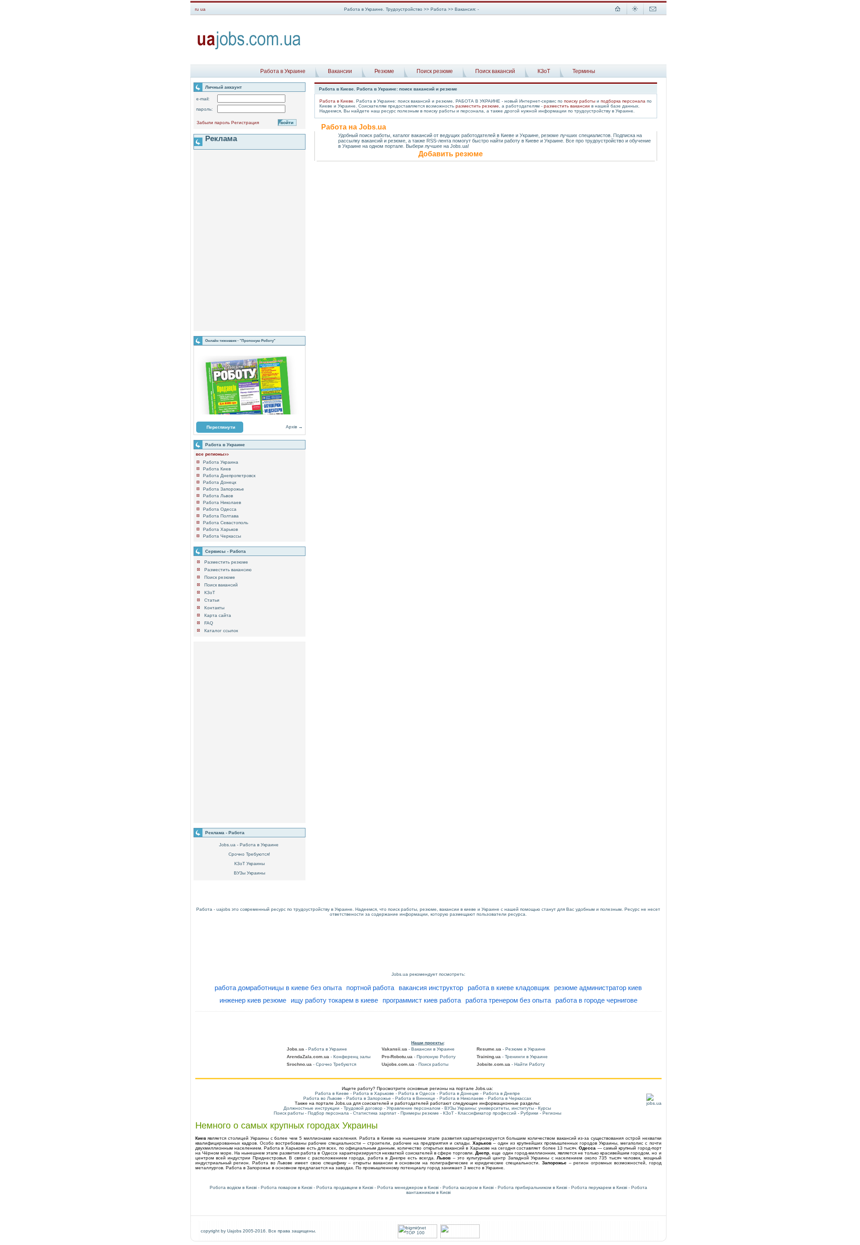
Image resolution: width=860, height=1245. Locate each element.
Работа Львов (218, 495)
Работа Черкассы (222, 536)
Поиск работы (289, 1113)
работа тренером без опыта (508, 1000)
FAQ (208, 622)
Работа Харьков (220, 529)
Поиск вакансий (495, 71)
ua (203, 9)
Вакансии (340, 71)
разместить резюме (477, 105)
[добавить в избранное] (635, 13)
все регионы (212, 454)
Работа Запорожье (223, 489)
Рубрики (529, 1113)
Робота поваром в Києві (286, 1187)
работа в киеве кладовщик (509, 987)
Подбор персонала (328, 1113)
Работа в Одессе (416, 1093)
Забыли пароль (213, 122)
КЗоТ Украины (249, 863)
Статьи (211, 600)
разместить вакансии (567, 105)
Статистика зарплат (374, 1113)
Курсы (544, 1108)
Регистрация (245, 122)
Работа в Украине (282, 71)
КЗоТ (544, 71)
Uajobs (234, 1230)
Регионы (551, 1113)
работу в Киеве (521, 140)
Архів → (294, 426)
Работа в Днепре (501, 1093)
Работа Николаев (222, 502)
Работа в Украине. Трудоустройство (383, 9)
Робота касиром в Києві (468, 1187)
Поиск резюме (435, 71)
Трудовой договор (363, 1108)
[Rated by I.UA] (460, 1236)
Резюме (384, 71)
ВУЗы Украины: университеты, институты (489, 1108)
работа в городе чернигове (596, 1000)
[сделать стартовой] (618, 13)
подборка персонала (623, 101)
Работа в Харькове (373, 1093)
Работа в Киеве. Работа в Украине (357, 88)
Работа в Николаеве (461, 1098)
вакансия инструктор (431, 987)
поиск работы (402, 909)
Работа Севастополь (225, 522)
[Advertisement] (487, 40)
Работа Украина (220, 462)
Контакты (214, 607)
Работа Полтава (221, 515)
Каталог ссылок (221, 630)
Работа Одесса (219, 509)
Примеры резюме (419, 1113)
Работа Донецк (219, 482)
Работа (439, 9)
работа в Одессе (319, 1152)
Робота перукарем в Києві (599, 1187)
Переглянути (220, 427)
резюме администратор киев (598, 987)
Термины (583, 71)
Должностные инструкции (312, 1108)
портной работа (370, 987)
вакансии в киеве (457, 909)
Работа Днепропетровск (229, 475)
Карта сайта (217, 615)
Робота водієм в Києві (233, 1187)
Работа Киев (217, 468)
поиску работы (579, 101)
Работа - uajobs (213, 909)
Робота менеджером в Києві (408, 1187)
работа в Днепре (387, 1157)
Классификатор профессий (487, 1113)
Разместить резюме (226, 562)
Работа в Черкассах (509, 1098)
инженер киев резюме (252, 1000)
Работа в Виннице (415, 1098)
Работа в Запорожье (368, 1098)
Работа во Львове (322, 1098)
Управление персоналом (413, 1108)
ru (197, 9)
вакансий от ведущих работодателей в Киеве (462, 135)
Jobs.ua (399, 974)
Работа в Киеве (336, 101)
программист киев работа (422, 1000)
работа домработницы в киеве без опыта (278, 987)
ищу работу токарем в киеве (334, 1000)
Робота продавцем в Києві (344, 1187)
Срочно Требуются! (249, 854)
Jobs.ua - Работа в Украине (249, 844)
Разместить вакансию (228, 569)
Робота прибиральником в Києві (532, 1187)
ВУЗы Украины (249, 872)
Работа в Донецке (459, 1093)
